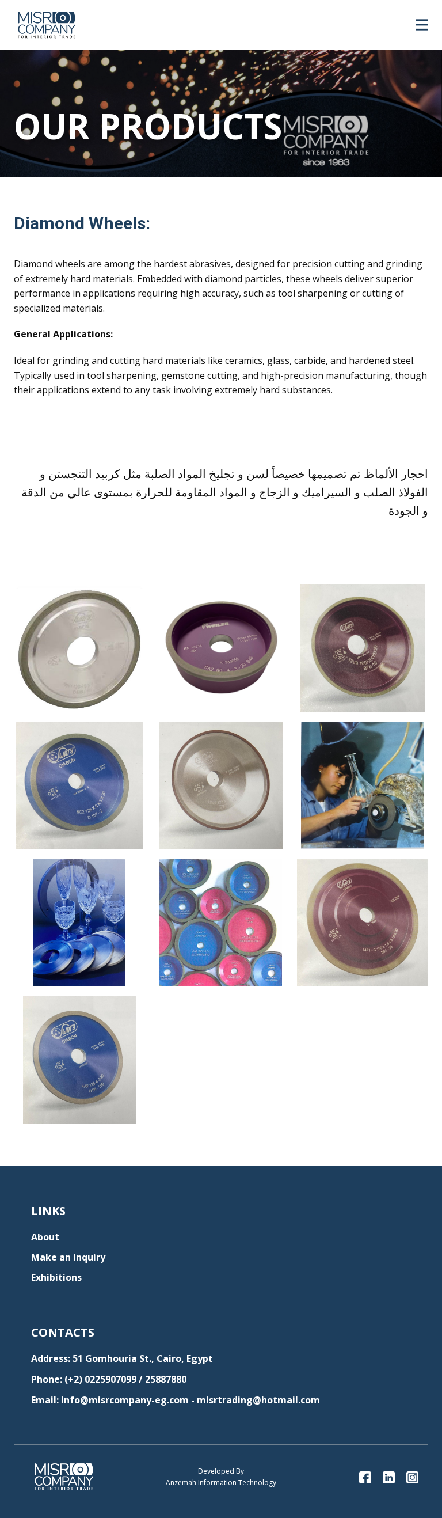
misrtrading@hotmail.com (258, 1400)
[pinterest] (389, 1477)
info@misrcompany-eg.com (125, 1400)
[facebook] (365, 1477)
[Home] (46, 24)
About (45, 1237)
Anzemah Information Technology (221, 1482)
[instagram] (412, 1477)
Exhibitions (56, 1277)
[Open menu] (422, 24)
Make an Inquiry (68, 1257)
